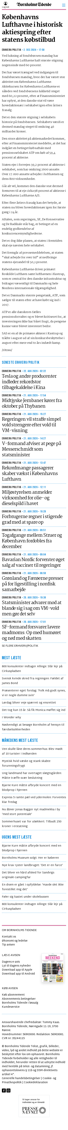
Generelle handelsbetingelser (21, 1078)
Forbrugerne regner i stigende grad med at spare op (32, 519)
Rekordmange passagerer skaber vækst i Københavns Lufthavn (30, 473)
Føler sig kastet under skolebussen (25, 896)
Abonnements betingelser (19, 999)
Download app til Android (18, 973)
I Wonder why (11, 717)
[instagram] (8, 1090)
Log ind (5, 7)
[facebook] (4, 1090)
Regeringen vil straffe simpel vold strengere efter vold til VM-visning (31, 425)
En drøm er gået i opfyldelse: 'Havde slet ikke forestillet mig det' (33, 887)
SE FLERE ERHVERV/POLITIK (20, 646)
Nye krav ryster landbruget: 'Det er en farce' (32, 865)
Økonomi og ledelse (15, 940)
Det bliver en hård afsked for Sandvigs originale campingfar (28, 875)
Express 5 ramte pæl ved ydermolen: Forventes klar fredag (34, 800)
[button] (63, 5)
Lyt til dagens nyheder (16, 965)
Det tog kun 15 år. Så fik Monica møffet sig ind (33, 710)
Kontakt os (9, 936)
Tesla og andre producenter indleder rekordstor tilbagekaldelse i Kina (29, 382)
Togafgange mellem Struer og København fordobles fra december (32, 541)
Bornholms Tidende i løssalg (20, 1002)
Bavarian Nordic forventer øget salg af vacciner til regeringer (33, 562)
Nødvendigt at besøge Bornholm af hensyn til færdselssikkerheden (33, 727)
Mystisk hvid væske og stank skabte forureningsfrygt (26, 764)
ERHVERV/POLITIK (11, 50)
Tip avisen (8, 944)
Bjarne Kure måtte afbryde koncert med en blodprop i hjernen (31, 788)
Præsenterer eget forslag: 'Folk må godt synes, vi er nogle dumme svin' (34, 693)
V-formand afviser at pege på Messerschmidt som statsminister (31, 449)
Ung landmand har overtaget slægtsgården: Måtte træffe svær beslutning (32, 776)
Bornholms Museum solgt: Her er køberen (30, 858)
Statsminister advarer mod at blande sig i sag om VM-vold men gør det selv (31, 608)
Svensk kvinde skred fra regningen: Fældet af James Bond (32, 681)
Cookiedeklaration (36, 1082)
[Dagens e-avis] (53, 967)
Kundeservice (11, 1007)
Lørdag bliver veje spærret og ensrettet (29, 702)
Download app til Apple (17, 969)
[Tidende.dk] (34, 5)
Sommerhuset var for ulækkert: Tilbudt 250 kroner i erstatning (31, 824)
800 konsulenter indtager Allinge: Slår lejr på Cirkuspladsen (32, 669)
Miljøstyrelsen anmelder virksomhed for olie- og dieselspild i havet (27, 498)
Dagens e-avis (11, 961)
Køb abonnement (13, 994)
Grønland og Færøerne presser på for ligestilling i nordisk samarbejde (32, 584)
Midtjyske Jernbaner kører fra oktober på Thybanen (32, 403)
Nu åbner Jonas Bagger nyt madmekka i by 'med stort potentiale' (31, 812)
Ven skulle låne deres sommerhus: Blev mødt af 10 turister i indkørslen (32, 751)
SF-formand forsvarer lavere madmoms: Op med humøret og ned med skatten (31, 632)
